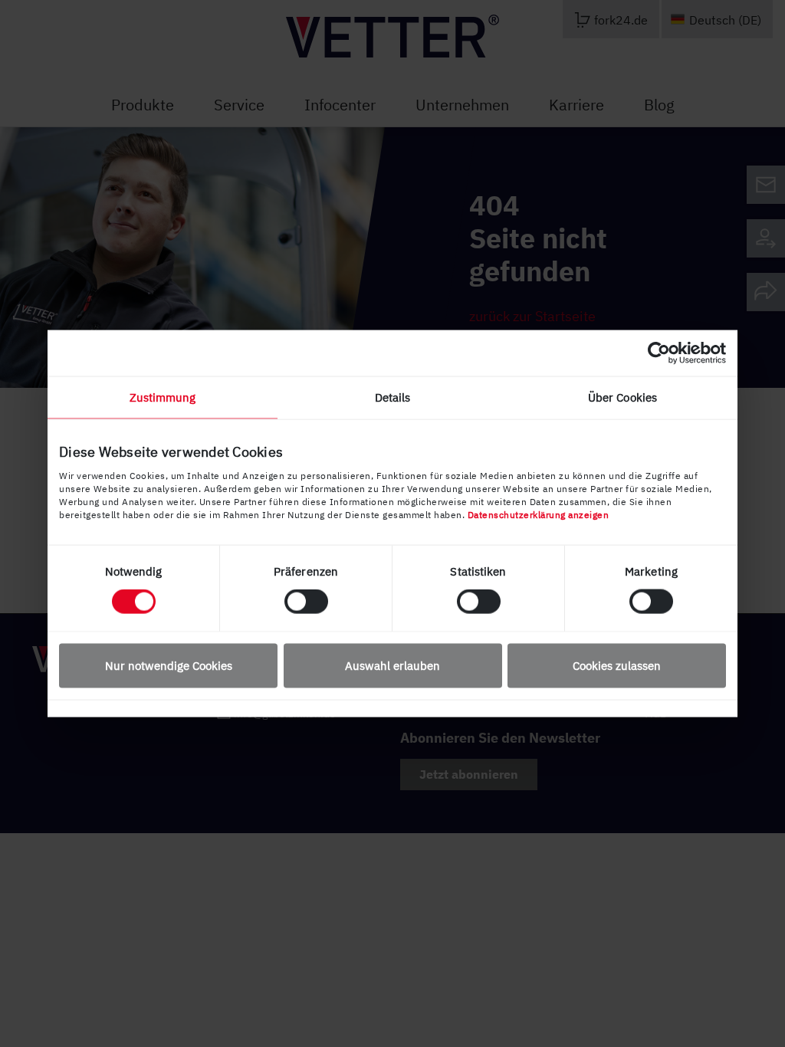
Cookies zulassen (617, 665)
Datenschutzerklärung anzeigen (538, 514)
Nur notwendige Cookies (168, 665)
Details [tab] (393, 397)
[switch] (306, 601)
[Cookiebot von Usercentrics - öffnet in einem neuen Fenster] (659, 353)
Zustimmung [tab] (163, 397)
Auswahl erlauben (392, 665)
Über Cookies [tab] (622, 397)
